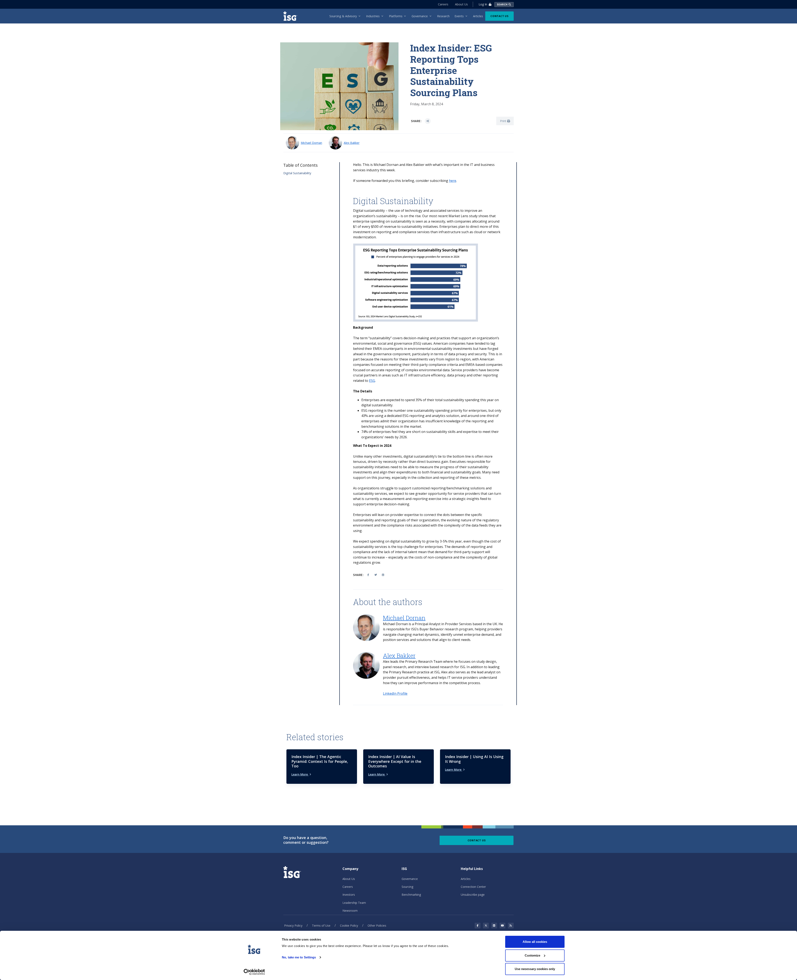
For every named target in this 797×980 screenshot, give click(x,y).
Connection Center (473, 887)
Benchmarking (411, 895)
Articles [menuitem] (478, 16)
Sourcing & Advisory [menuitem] (343, 16)
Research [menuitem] (443, 16)
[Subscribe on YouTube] (502, 926)
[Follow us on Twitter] (486, 926)
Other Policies (377, 925)
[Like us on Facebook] (477, 926)
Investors (348, 895)
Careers (443, 4)
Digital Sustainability (297, 173)
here (452, 180)
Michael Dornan (311, 143)
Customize (532, 955)
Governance (410, 879)
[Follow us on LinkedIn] (494, 926)
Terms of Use (321, 925)
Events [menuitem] (459, 16)
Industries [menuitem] (373, 16)
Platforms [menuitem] (395, 16)
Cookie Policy (349, 925)
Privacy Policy (293, 925)
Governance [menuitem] (420, 16)
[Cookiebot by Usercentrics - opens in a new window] (254, 972)
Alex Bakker (351, 143)
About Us (461, 4)
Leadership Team (354, 903)
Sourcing (407, 887)
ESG (372, 380)
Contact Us (499, 16)
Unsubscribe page (473, 895)
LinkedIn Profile (395, 693)
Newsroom (350, 911)
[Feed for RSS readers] (511, 926)
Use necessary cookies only (535, 969)
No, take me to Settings (299, 957)
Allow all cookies (535, 941)
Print (503, 121)
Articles (466, 879)
